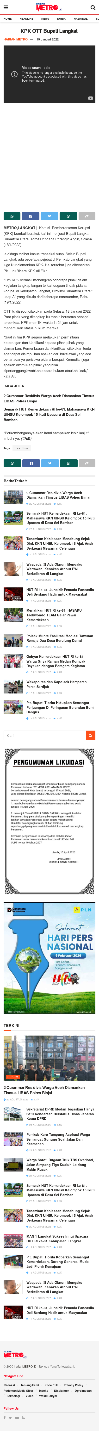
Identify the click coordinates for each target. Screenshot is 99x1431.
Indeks (43, 1390)
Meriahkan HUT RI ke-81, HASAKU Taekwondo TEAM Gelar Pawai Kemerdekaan (54, 615)
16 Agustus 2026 (40, 672)
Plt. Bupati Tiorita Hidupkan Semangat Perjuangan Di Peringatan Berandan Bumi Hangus (60, 707)
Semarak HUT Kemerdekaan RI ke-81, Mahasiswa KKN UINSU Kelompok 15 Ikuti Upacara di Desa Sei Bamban (49, 414)
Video (29, 1396)
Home (8, 18)
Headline (26, 18)
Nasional (81, 18)
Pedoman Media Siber (18, 1390)
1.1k (59, 503)
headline (21, 448)
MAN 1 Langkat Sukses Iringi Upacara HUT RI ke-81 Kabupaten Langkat (57, 1238)
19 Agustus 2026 (40, 1247)
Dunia (61, 18)
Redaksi (9, 1385)
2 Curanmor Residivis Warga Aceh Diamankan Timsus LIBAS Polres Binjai (58, 495)
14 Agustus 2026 (40, 718)
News (45, 18)
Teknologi (13, 1396)
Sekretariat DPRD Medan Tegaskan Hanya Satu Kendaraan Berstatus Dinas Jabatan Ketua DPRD (60, 1114)
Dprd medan (83, 1390)
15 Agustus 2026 (40, 693)
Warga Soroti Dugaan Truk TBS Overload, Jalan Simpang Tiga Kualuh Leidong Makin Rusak (60, 1164)
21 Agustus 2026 (40, 1125)
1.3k (59, 626)
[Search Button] (90, 735)
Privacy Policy (73, 1385)
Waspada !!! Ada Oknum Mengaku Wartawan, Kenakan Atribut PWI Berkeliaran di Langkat (54, 569)
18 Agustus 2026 (40, 579)
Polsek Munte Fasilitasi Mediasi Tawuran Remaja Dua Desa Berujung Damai (59, 638)
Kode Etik (51, 1385)
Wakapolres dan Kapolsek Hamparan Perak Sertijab (56, 684)
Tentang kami (30, 1385)
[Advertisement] (49, 156)
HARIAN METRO (16, 39)
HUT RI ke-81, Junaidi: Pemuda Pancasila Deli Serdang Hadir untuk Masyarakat (60, 592)
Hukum (12, 1077)
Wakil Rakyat (48, 1396)
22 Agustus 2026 (40, 503)
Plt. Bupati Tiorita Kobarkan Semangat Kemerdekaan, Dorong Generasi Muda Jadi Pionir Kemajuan (57, 1262)
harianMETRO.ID (25, 1366)
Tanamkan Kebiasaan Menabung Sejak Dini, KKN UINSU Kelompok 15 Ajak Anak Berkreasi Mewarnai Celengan (59, 543)
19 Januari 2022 (48, 39)
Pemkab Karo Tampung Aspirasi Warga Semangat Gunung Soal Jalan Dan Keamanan (58, 1139)
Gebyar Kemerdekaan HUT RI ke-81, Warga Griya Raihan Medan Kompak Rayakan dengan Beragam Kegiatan (55, 661)
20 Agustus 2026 (40, 529)
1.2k (59, 529)
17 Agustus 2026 (40, 600)
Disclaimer (61, 1390)
